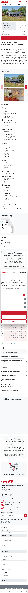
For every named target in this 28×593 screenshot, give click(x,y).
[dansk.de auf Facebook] (2, 522)
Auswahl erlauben (14, 317)
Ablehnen (14, 321)
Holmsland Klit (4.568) (7, 556)
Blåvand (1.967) (5, 551)
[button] (26, 1)
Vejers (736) (4, 567)
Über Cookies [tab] (23, 272)
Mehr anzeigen (6, 66)
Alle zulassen (14, 312)
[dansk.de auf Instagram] (5, 522)
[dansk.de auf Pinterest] (9, 522)
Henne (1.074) (5, 554)
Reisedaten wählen (14, 38)
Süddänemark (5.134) (6, 545)
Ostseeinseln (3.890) (6, 540)
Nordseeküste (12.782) (7, 535)
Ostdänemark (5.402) (6, 538)
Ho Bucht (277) (5, 577)
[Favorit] (25, 31)
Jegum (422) (4, 580)
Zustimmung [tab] (5, 272)
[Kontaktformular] (20, 1)
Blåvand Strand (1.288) (7, 575)
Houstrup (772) (5, 559)
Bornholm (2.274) (6, 530)
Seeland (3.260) (5, 543)
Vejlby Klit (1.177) (6, 569)
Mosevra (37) (5, 583)
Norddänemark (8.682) (7, 532)
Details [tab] (14, 272)
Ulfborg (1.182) (5, 564)
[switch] (25, 299)
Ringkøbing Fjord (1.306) (7, 561)
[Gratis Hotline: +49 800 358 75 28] (23, 1)
